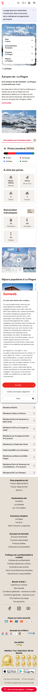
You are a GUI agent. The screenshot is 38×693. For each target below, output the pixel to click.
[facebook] (10, 610)
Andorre (19, 490)
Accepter (18, 385)
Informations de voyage (19, 598)
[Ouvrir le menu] (34, 3)
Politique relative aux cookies (19, 564)
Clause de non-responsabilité (19, 574)
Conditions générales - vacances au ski (19, 595)
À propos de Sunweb (19, 537)
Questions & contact (19, 585)
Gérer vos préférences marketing (19, 570)
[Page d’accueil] (2, 3)
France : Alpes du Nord (19, 483)
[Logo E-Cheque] (31, 622)
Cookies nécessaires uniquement (18, 392)
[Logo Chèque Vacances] (26, 622)
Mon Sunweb (19, 588)
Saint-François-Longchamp (19, 526)
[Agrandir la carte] (19, 260)
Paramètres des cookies (19, 567)
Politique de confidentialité (19, 560)
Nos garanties (19, 601)
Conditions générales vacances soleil (19, 683)
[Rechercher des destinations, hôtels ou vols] (18, 3)
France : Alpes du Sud (19, 487)
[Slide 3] (20, 270)
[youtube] (28, 610)
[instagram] (19, 610)
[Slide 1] (17, 270)
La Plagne (19, 519)
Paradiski (19, 501)
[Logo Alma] (21, 622)
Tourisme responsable (19, 540)
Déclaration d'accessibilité (19, 547)
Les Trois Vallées (19, 508)
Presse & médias (19, 543)
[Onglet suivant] (34, 140)
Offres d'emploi (28, 679)
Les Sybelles (19, 504)
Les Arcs (19, 522)
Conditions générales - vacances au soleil (19, 591)
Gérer (18, 398)
